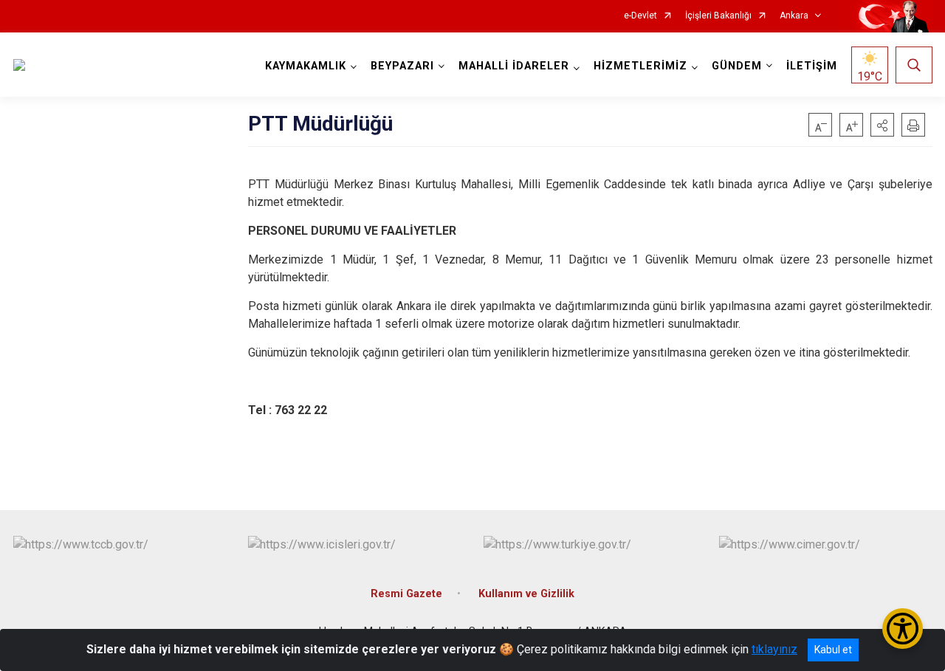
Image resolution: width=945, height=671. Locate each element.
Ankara (794, 16)
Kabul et (833, 649)
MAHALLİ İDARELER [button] (513, 66)
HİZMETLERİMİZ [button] (640, 66)
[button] (882, 125)
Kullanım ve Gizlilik (526, 594)
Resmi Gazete (406, 594)
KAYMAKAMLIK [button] (305, 66)
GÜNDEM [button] (737, 66)
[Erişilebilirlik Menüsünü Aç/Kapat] (902, 628)
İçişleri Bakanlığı (718, 16)
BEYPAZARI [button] (402, 66)
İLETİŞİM (811, 66)
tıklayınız (774, 649)
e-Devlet (640, 16)
